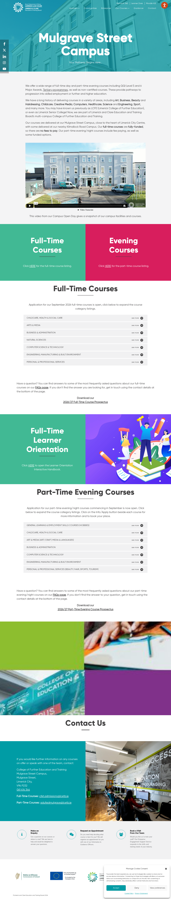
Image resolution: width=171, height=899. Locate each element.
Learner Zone (137, 3)
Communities (90, 8)
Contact (152, 8)
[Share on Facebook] (4, 44)
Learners (73, 8)
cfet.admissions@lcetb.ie (54, 796)
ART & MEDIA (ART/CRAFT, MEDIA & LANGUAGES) (50, 540)
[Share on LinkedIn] (4, 56)
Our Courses (121, 8)
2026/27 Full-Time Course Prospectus (85, 402)
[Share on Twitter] (4, 50)
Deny (137, 888)
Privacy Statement (141, 893)
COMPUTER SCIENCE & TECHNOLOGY (45, 347)
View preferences (157, 888)
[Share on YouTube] (4, 69)
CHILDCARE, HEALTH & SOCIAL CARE (44, 318)
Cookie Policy (129, 893)
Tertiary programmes (55, 90)
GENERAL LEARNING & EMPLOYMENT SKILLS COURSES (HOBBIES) (58, 525)
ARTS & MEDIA (33, 325)
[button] (166, 869)
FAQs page (59, 595)
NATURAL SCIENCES (36, 340)
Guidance (138, 8)
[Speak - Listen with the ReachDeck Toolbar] (164, 5)
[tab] (85, 318)
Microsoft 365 (122, 3)
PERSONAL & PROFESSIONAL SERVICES (46, 362)
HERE (32, 266)
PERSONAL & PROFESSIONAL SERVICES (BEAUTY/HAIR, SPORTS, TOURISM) (63, 569)
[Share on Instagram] (4, 63)
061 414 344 (23, 789)
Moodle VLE (151, 3)
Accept (116, 888)
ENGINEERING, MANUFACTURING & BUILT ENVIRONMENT (54, 355)
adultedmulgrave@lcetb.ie (55, 802)
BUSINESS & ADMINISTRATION (41, 333)
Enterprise (106, 8)
